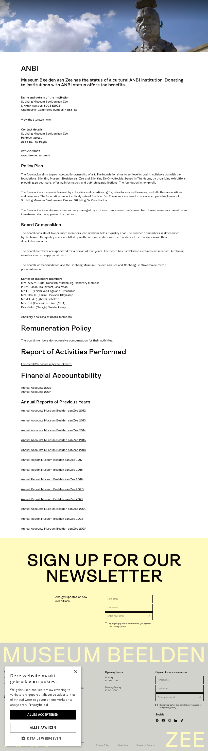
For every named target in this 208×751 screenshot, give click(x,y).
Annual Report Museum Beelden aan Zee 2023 (52, 518)
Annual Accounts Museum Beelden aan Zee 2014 (53, 430)
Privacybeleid (38, 705)
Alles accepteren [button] (43, 714)
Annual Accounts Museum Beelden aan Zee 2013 (53, 420)
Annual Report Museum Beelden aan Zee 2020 (52, 489)
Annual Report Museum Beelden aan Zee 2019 (52, 479)
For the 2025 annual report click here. (46, 364)
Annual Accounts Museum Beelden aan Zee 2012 (53, 410)
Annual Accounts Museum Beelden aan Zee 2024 (53, 528)
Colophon (123, 745)
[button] (43, 738)
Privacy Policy (102, 745)
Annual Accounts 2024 (36, 392)
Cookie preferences (145, 745)
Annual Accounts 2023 (36, 387)
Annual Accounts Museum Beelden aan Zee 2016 (53, 450)
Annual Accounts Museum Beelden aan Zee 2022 (53, 509)
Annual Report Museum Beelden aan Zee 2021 (52, 499)
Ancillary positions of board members (46, 317)
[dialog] (43, 706)
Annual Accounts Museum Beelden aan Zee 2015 (53, 440)
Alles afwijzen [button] (43, 727)
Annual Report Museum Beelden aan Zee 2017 (51, 460)
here (47, 119)
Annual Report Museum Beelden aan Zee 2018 (52, 469)
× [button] (75, 672)
